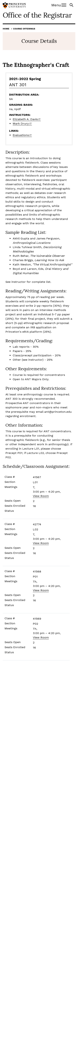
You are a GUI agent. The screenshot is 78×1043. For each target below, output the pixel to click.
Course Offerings (24, 28)
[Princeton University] (14, 5)
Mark (21, 123)
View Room (41, 496)
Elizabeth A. (25, 119)
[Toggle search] (72, 4)
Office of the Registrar (37, 15)
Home (6, 28)
